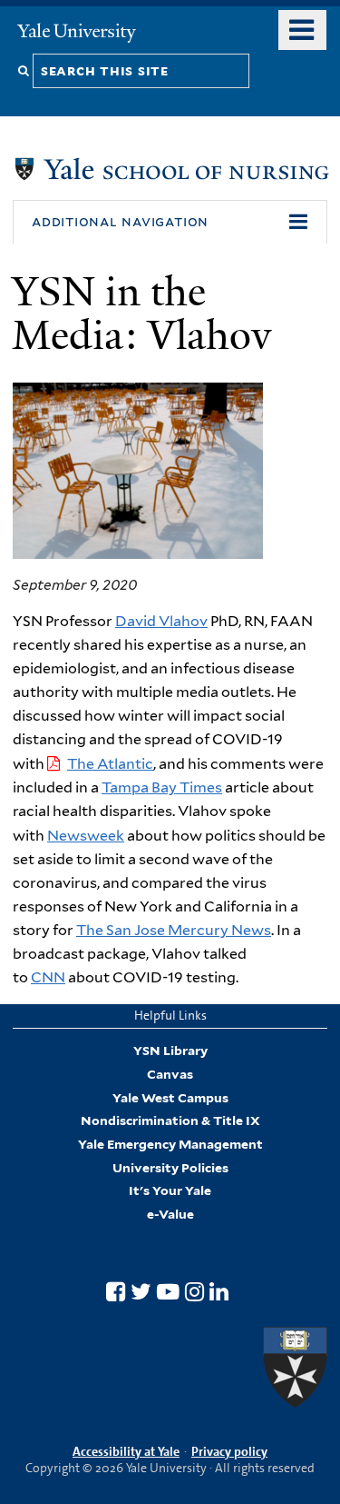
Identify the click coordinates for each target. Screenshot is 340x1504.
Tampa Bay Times (162, 787)
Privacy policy (229, 1451)
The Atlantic (110, 763)
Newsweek (85, 835)
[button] (170, 222)
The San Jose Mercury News (173, 930)
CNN (48, 977)
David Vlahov (161, 621)
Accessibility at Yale (126, 1451)
